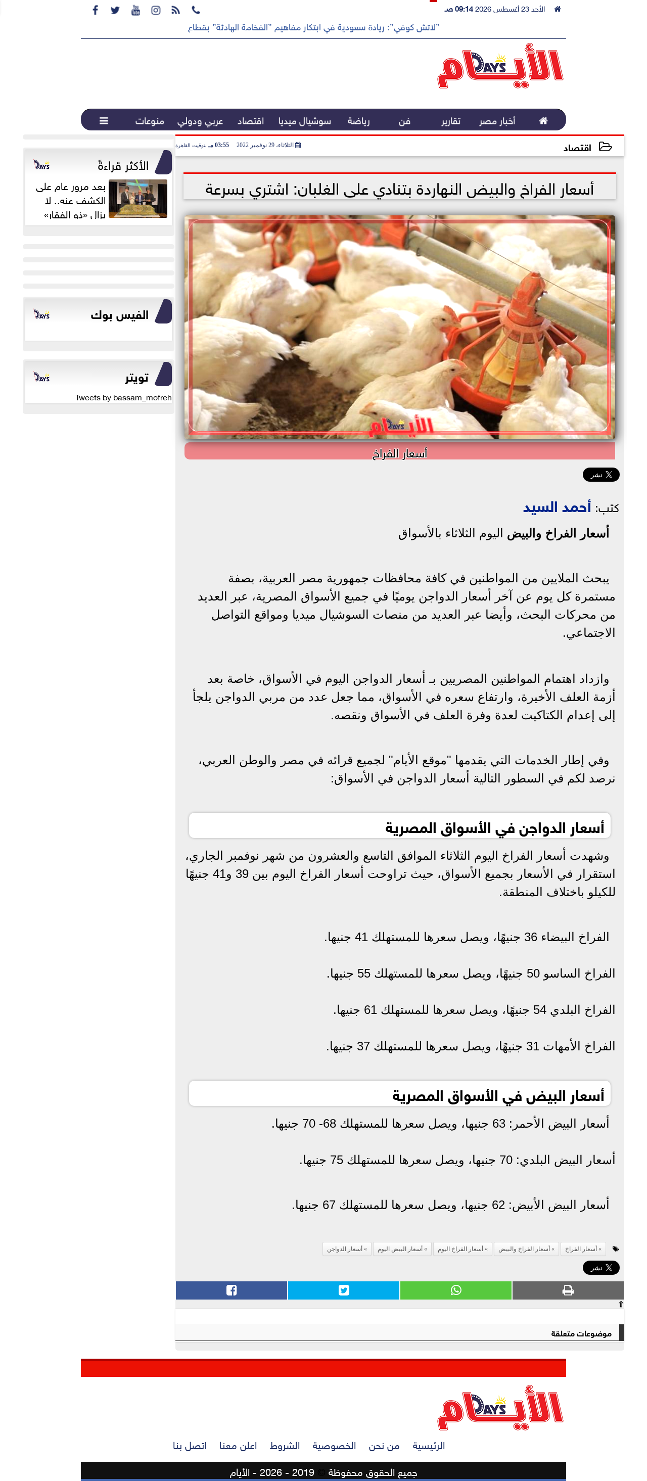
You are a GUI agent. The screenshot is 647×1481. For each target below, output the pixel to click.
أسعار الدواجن (344, 1249)
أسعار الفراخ (581, 1249)
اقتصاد (577, 146)
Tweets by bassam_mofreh (123, 396)
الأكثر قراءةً (123, 163)
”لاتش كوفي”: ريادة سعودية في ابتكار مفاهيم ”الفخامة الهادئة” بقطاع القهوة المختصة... (281, 25)
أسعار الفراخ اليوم (460, 1249)
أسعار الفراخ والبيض (558, 533)
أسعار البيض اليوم (400, 1249)
